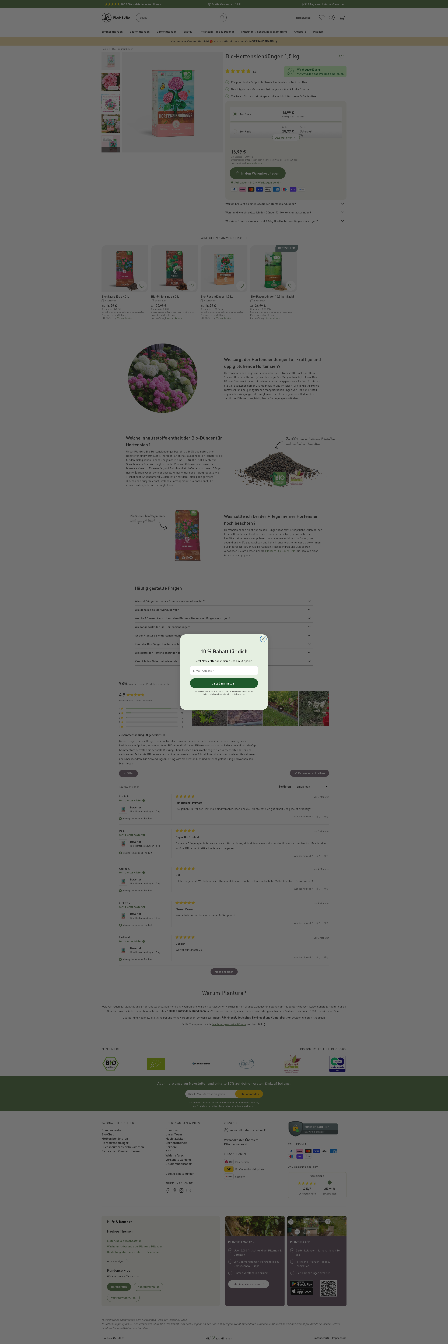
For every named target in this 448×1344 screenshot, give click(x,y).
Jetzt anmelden (224, 683)
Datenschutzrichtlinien (220, 691)
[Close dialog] (263, 639)
